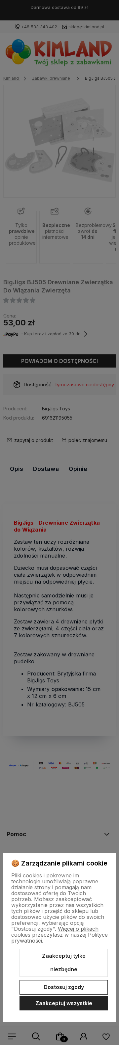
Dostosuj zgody (64, 987)
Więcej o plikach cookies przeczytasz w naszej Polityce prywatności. (59, 934)
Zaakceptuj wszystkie (63, 1003)
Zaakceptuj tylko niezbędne (64, 962)
